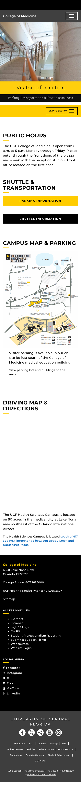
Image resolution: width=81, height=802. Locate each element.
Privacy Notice (46, 749)
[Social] (40, 732)
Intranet (17, 623)
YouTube (13, 688)
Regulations (16, 755)
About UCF (19, 743)
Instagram (14, 673)
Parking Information (40, 200)
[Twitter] (31, 732)
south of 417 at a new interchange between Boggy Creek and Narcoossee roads (40, 541)
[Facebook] (22, 732)
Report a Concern (35, 755)
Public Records (65, 749)
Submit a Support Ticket (28, 639)
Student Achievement (59, 755)
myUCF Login (20, 627)
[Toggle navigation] (72, 16)
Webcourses (20, 644)
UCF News (40, 760)
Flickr (11, 683)
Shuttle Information (40, 219)
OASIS (15, 631)
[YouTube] (49, 732)
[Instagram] (58, 732)
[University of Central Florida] (30, 5)
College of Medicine (19, 16)
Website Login (21, 648)
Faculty (54, 743)
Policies (31, 749)
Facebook (13, 668)
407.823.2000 (67, 771)
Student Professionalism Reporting (36, 635)
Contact (42, 743)
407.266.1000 (34, 582)
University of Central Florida (40, 721)
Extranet (17, 619)
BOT (31, 743)
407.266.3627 (53, 590)
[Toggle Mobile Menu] (77, 4)
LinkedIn (13, 693)
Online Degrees (15, 749)
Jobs (64, 743)
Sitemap (9, 599)
